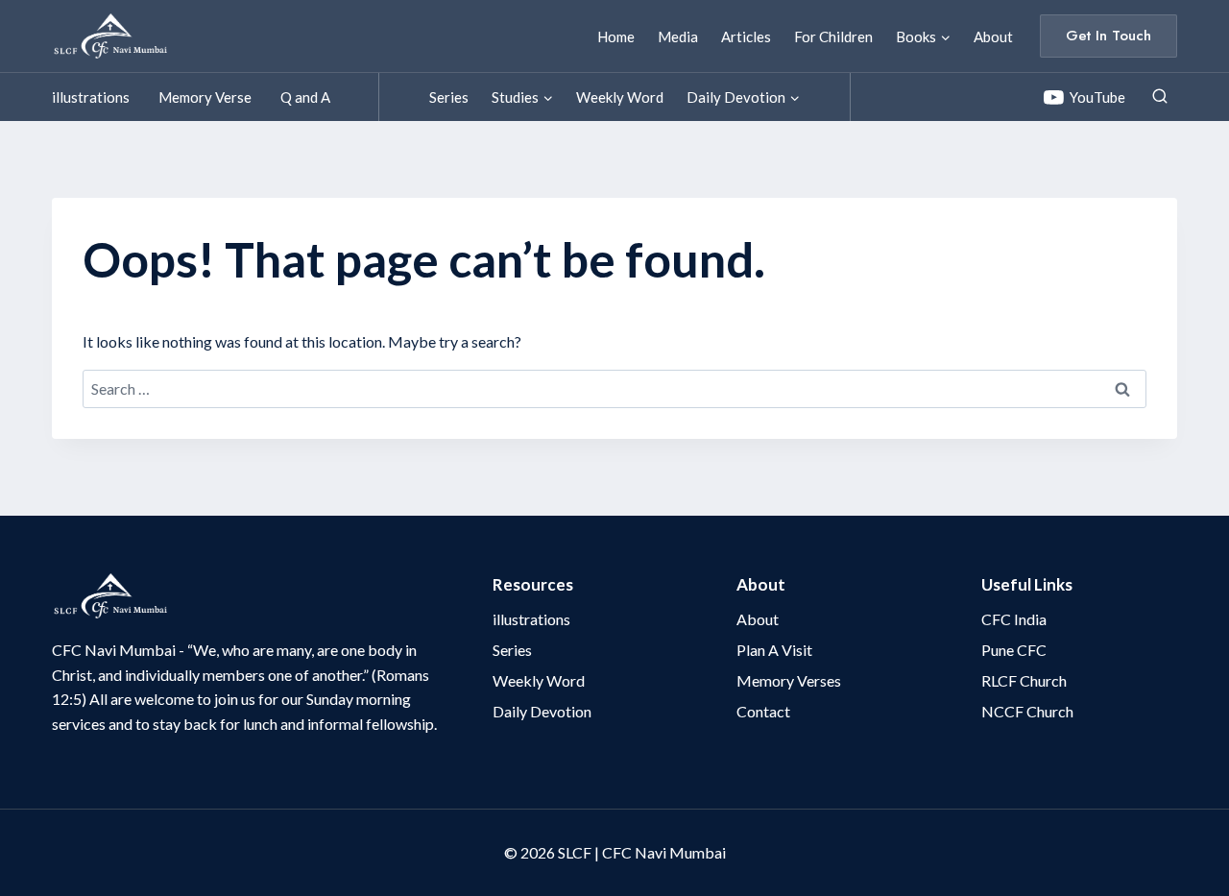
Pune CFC (1014, 650)
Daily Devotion (542, 711)
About (993, 36)
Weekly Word (619, 97)
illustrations (91, 97)
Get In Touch (1108, 35)
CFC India (1014, 619)
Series (449, 97)
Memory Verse (205, 97)
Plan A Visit (774, 650)
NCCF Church (1027, 711)
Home (616, 36)
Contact (763, 711)
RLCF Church (1024, 680)
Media (678, 36)
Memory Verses (788, 680)
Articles (746, 36)
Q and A (305, 97)
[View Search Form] (1160, 97)
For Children (833, 36)
